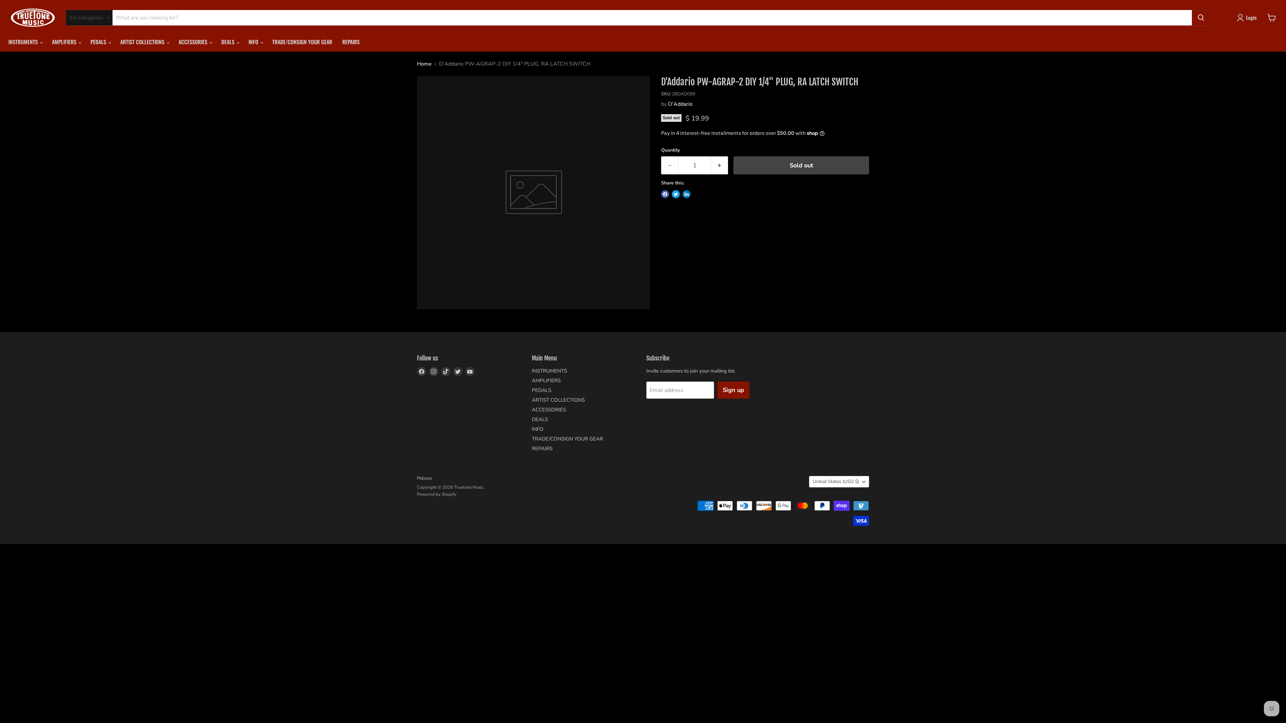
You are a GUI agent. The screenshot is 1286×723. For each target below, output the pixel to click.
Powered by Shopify (436, 494)
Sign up (733, 390)
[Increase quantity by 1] (719, 165)
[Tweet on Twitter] (676, 194)
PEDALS (99, 42)
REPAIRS (351, 42)
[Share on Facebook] (665, 194)
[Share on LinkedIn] (687, 194)
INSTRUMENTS (23, 42)
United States (836, 481)
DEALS (228, 42)
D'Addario (680, 104)
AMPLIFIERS (65, 42)
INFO (254, 42)
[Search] (1201, 17)
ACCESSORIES (193, 42)
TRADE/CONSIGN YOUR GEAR (302, 42)
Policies (424, 478)
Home (424, 64)
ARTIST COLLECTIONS (143, 42)
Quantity (670, 150)
